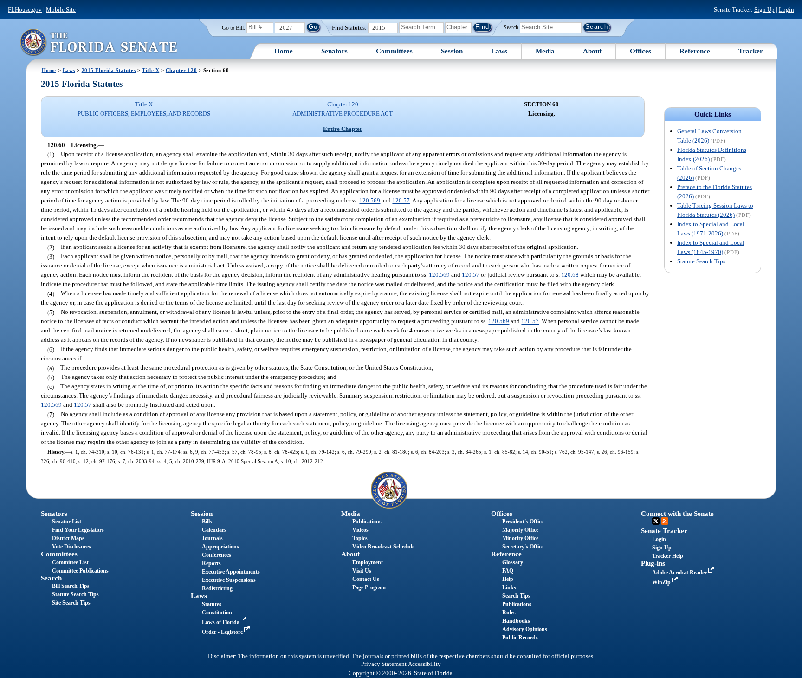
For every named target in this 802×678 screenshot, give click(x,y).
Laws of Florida (221, 622)
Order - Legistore (223, 632)
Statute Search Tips (701, 261)
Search (511, 27)
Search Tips (516, 596)
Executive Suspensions (229, 580)
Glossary (512, 562)
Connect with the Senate (677, 513)
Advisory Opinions (524, 629)
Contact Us (365, 579)
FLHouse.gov (25, 9)
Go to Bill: (233, 28)
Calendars (214, 530)
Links (509, 587)
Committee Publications (80, 570)
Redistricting (217, 588)
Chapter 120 (181, 70)
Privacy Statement (384, 664)
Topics (360, 538)
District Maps (68, 538)
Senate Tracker (664, 531)
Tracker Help (667, 556)
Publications (367, 521)
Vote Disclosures (71, 546)
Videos (360, 530)
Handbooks (516, 621)
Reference (694, 51)
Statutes (211, 604)
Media (545, 51)
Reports (211, 563)
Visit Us (361, 570)
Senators (334, 51)
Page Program (369, 587)
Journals (212, 538)
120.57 (401, 200)
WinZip (662, 582)
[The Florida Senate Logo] (98, 42)
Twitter (656, 521)
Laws (499, 51)
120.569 (369, 200)
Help (507, 579)
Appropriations (220, 546)
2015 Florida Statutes (109, 70)
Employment (367, 562)
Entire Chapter (342, 128)
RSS (664, 521)
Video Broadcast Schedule (383, 546)
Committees (394, 51)
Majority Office (520, 530)
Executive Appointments (231, 571)
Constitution (217, 612)
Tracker (750, 51)
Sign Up (764, 9)
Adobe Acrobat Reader (680, 572)
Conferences (216, 555)
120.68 (570, 275)
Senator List (66, 521)
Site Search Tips (71, 603)
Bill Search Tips (71, 586)
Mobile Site (61, 9)
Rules (509, 612)
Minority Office (520, 538)
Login (786, 9)
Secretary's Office (522, 546)
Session (452, 51)
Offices (640, 51)
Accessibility (424, 664)
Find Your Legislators (78, 530)
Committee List (70, 562)
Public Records (520, 637)
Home (283, 51)
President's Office (522, 521)
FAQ (507, 570)
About (592, 51)
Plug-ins (653, 563)
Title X (150, 70)
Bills (207, 521)
